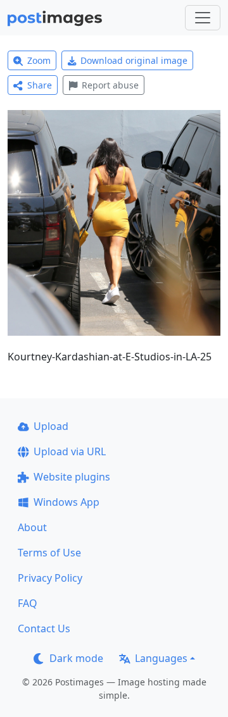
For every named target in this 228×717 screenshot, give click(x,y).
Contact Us (44, 628)
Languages (161, 658)
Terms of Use (49, 553)
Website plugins (72, 477)
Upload (51, 426)
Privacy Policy (50, 578)
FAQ (27, 603)
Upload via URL (70, 451)
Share (39, 85)
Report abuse (110, 85)
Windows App (66, 502)
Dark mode (76, 658)
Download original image (133, 60)
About (32, 527)
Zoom (39, 60)
